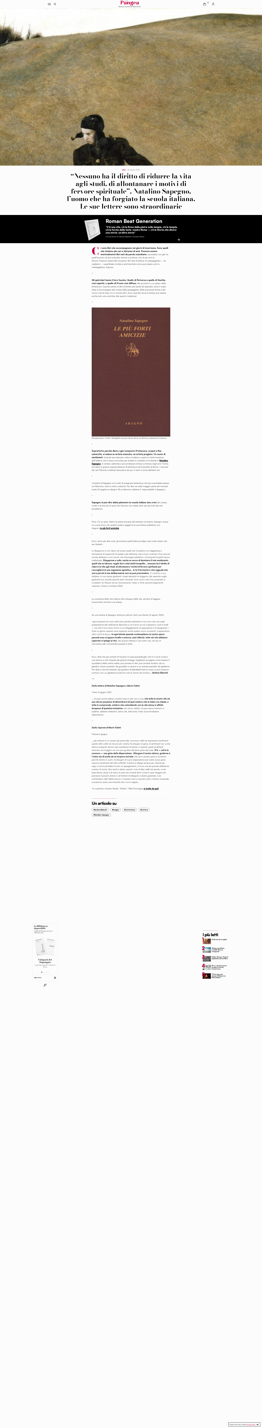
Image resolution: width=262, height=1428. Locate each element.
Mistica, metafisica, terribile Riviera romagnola (218, 950)
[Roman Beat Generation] (92, 229)
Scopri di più (250, 1424)
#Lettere (144, 810)
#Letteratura (129, 810)
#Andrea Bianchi (100, 810)
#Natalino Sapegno (101, 815)
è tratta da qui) (151, 788)
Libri (124, 170)
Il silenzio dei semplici (219, 939)
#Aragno (115, 810)
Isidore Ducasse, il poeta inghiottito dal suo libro (220, 958)
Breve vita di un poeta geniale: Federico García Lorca (219, 967)
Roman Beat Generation (134, 221)
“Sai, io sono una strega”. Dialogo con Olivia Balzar (219, 976)
